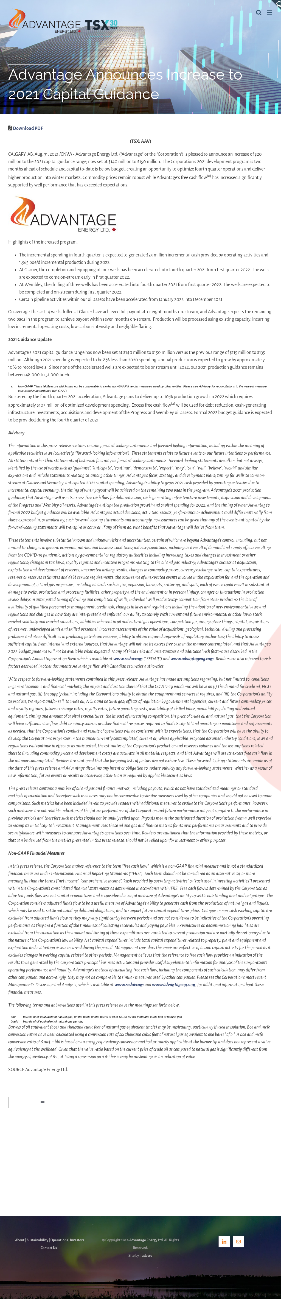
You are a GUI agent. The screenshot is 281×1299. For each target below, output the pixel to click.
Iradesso (145, 1256)
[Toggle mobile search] (259, 12)
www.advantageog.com (192, 659)
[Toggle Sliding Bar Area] (276, 5)
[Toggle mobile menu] (270, 12)
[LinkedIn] (224, 1241)
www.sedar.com (128, 659)
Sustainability (37, 1240)
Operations (59, 1240)
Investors (77, 1240)
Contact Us (49, 1248)
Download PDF (28, 128)
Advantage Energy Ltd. (146, 1240)
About (19, 1240)
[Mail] (238, 1241)
